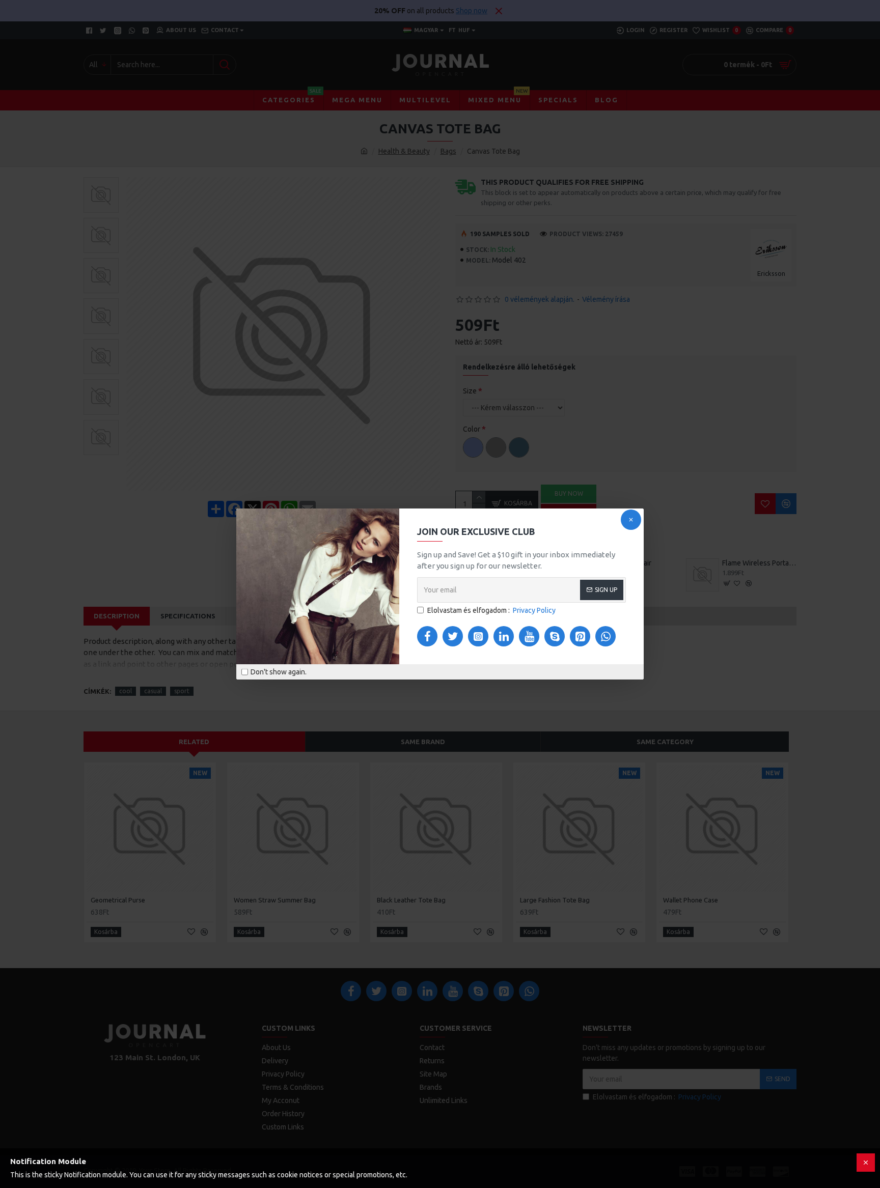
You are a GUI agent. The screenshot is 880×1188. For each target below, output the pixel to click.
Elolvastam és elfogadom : (491, 610)
